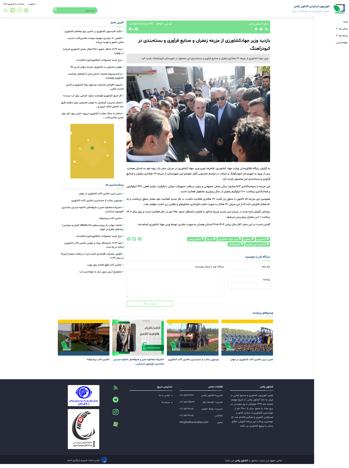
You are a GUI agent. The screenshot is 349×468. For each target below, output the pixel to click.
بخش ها (343, 29)
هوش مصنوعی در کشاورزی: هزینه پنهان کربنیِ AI (96, 67)
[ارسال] (260, 30)
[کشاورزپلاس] (339, 8)
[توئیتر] (133, 239)
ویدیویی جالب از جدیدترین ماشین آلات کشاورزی (96, 200)
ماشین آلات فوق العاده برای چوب (104, 265)
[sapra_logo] (83, 429)
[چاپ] (255, 30)
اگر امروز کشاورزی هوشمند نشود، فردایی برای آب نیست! (92, 95)
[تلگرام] (12, 11)
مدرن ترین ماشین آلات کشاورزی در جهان (100, 193)
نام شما (266, 266)
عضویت (31, 4)
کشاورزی (261, 239)
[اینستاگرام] (19, 11)
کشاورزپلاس (194, 239)
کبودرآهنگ (235, 244)
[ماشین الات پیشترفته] (83, 338)
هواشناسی (342, 42)
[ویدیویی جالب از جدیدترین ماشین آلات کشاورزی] (192, 338)
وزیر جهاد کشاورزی (229, 239)
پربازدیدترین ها (115, 185)
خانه (345, 22)
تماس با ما (165, 395)
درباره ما (166, 402)
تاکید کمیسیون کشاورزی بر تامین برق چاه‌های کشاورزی (93, 31)
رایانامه (266, 279)
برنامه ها (343, 35)
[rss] (5, 11)
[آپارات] (26, 10)
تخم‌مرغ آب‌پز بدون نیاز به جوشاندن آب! (100, 272)
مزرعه (210, 239)
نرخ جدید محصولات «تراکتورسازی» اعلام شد (99, 60)
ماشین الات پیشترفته (110, 218)
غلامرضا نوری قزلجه (256, 244)
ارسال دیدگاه (150, 303)
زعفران (247, 239)
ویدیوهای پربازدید (262, 313)
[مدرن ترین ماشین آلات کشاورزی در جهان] (247, 338)
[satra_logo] (83, 395)
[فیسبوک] (129, 239)
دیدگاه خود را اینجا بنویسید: (209, 266)
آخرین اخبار (117, 23)
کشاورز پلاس (241, 460)
